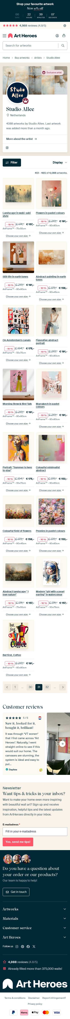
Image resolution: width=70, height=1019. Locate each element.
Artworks (10, 909)
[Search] (62, 45)
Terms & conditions (14, 998)
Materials (10, 918)
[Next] (62, 687)
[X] (34, 947)
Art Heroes (11, 937)
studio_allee (7, 148)
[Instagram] (17, 947)
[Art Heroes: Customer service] (65, 928)
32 (47, 687)
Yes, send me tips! (18, 841)
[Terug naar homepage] (22, 35)
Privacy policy (35, 1003)
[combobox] (30, 46)
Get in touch (19, 892)
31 (39, 687)
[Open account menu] (57, 36)
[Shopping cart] (63, 35)
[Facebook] (28, 947)
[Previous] (7, 687)
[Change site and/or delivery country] (64, 26)
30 (30, 687)
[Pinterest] (23, 947)
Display (58, 162)
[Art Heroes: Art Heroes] (65, 937)
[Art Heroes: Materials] (65, 918)
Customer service (17, 928)
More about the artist (19, 139)
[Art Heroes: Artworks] (65, 909)
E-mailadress (11, 824)
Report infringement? (54, 998)
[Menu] (4, 35)
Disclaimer (34, 998)
